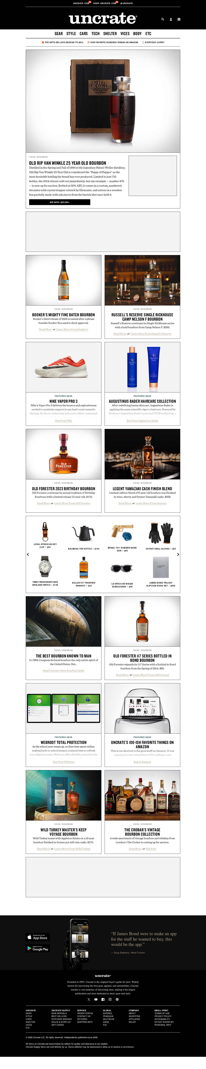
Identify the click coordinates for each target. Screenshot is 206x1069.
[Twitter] (88, 999)
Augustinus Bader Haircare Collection (142, 401)
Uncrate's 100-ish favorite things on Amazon (142, 744)
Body (137, 33)
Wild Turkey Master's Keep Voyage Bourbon (64, 832)
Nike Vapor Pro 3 (64, 401)
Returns (82, 1019)
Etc (148, 33)
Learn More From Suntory (151, 503)
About (132, 1013)
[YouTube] (95, 999)
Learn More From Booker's (72, 329)
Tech (96, 33)
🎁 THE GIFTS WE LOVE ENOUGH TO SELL (63, 42)
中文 (105, 1024)
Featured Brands (62, 1019)
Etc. (28, 1027)
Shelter (110, 33)
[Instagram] (110, 999)
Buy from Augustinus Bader (142, 420)
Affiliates (134, 1019)
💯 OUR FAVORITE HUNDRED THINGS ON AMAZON (112, 42)
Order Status (85, 1013)
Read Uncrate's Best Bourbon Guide (63, 670)
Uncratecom (81, 3)
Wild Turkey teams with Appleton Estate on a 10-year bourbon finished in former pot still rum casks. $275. (63, 840)
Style (71, 33)
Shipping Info (85, 1021)
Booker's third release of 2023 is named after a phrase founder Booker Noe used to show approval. (63, 320)
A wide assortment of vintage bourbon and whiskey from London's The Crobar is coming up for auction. (142, 840)
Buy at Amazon (142, 761)
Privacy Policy (163, 1016)
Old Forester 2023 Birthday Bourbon (63, 488)
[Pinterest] (117, 999)
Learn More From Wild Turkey (72, 848)
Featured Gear (63, 396)
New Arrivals (59, 1013)
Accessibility (162, 1019)
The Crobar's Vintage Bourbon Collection (142, 832)
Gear (59, 33)
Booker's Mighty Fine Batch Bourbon (63, 314)
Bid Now (151, 848)
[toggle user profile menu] (171, 19)
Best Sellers (59, 1016)
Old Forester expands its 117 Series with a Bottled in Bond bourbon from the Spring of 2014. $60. (142, 666)
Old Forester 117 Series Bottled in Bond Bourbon (142, 658)
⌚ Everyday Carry (153, 42)
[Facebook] (103, 999)
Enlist (132, 1021)
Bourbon (42, 156)
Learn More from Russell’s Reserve (151, 333)
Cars (84, 33)
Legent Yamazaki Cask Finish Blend (142, 488)
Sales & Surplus (61, 1021)
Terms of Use (162, 1013)
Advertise (134, 1016)
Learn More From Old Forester (72, 503)
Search (162, 19)
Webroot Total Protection (64, 742)
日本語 (106, 1021)
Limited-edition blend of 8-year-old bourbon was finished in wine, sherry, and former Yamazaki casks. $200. (142, 494)
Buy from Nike (63, 420)
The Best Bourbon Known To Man (63, 656)
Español (108, 1013)
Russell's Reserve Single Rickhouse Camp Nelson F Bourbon (142, 317)
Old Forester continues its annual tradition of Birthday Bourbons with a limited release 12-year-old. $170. (63, 494)
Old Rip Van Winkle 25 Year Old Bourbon (67, 163)
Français (108, 1016)
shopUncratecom (105, 3)
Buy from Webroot (63, 761)
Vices (125, 33)
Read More (45, 329)
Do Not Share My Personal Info (164, 1023)
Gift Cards (58, 1024)
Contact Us (83, 1016)
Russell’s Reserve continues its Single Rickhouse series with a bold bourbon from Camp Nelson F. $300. (142, 325)
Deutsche (108, 1019)
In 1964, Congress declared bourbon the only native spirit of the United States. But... (63, 662)
